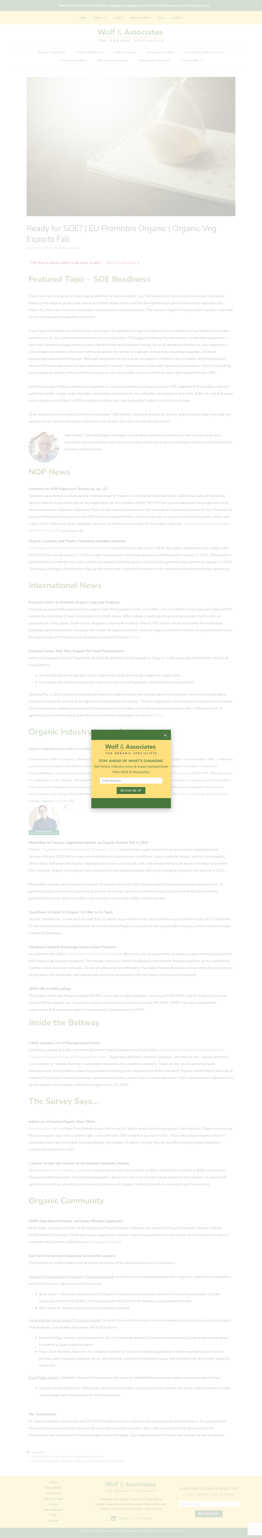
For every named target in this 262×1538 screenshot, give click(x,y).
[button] (165, 735)
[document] (131, 769)
